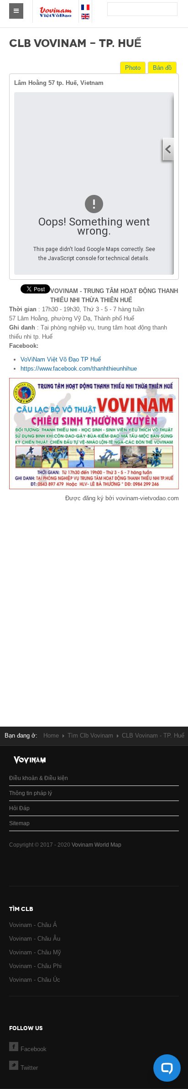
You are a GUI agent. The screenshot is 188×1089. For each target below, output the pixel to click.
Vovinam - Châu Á (33, 924)
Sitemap (19, 823)
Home (51, 735)
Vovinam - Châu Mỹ (35, 952)
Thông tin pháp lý (30, 793)
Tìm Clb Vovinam (90, 735)
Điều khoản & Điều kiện (38, 778)
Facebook (34, 1049)
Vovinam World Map (96, 845)
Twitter (29, 1067)
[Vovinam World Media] (55, 7)
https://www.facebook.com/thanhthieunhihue (79, 368)
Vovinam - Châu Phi (35, 966)
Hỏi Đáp (19, 808)
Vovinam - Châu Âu (34, 938)
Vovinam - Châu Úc (34, 979)
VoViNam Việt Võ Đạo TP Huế (61, 359)
